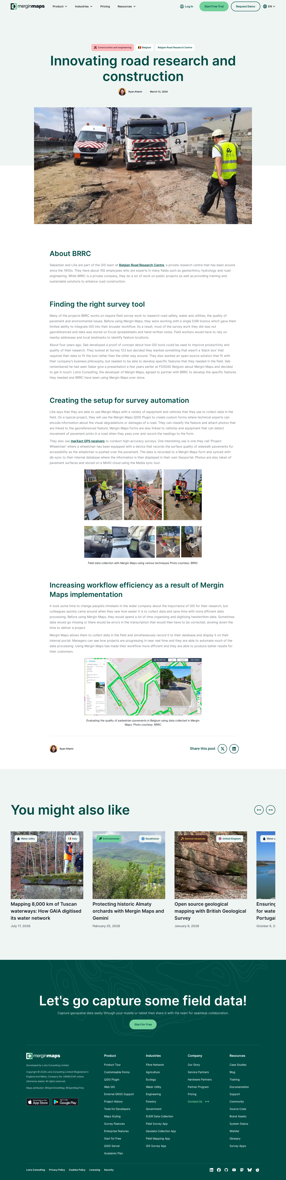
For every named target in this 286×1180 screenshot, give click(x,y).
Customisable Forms (117, 1072)
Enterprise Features (116, 1131)
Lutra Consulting (35, 1169)
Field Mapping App (158, 1138)
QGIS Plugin (111, 1079)
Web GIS (109, 1086)
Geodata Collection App (161, 1131)
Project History (113, 1101)
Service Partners (198, 1072)
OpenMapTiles (76, 1087)
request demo (245, 6)
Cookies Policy (77, 1169)
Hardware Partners (200, 1079)
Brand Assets (238, 1116)
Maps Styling (112, 1116)
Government (153, 1108)
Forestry (151, 1101)
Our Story (194, 1064)
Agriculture (153, 1072)
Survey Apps (238, 1145)
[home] (28, 6)
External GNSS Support (119, 1094)
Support (235, 1094)
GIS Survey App (156, 1145)
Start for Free (143, 1024)
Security (109, 1169)
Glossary (235, 1138)
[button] (60, 6)
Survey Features (114, 1123)
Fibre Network (155, 1064)
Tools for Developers (117, 1108)
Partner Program (198, 1086)
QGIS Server (112, 1145)
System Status (239, 1123)
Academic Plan (113, 1153)
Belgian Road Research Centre (141, 265)
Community (237, 1101)
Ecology (151, 1079)
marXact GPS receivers (88, 441)
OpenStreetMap (56, 1087)
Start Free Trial (214, 6)
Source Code (238, 1108)
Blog (232, 1072)
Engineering (153, 1094)
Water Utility (153, 1086)
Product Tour (112, 1064)
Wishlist (234, 1131)
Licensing (94, 1169)
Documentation (239, 1086)
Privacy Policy (57, 1169)
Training (235, 1079)
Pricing (105, 6)
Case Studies (238, 1064)
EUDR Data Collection (159, 1116)
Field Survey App (157, 1123)
